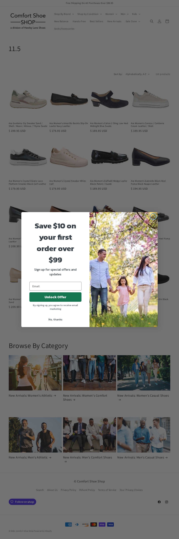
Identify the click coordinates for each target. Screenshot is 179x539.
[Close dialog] (153, 217)
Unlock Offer (55, 297)
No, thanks (55, 319)
